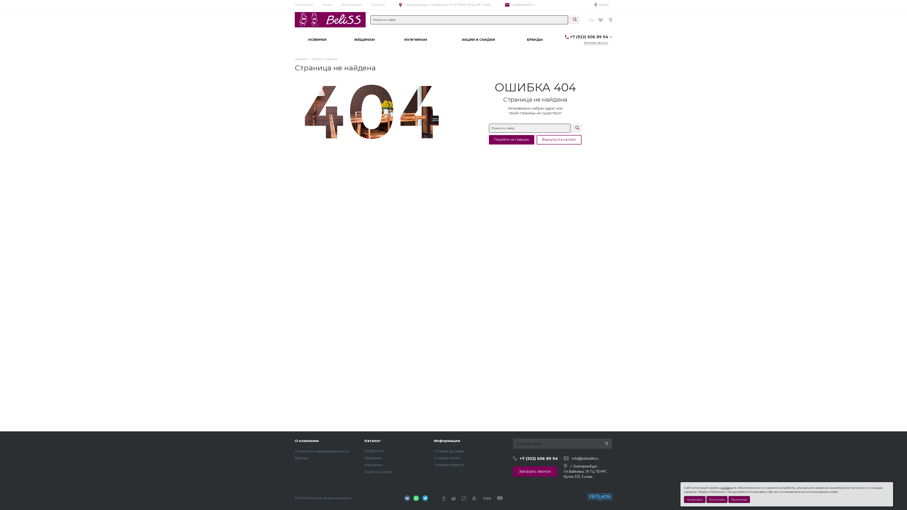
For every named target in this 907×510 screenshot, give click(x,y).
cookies (725, 487)
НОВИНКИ (374, 451)
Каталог (372, 440)
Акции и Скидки (378, 472)
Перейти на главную (511, 139)
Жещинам (372, 458)
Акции (327, 4)
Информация (352, 4)
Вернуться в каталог (559, 139)
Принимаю (739, 499)
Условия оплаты (447, 458)
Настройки (695, 499)
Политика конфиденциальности (322, 451)
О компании (304, 4)
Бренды (301, 458)
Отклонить (717, 499)
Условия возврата (449, 465)
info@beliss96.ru (523, 4)
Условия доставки (449, 451)
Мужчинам (373, 465)
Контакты (378, 4)
